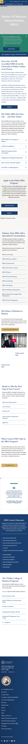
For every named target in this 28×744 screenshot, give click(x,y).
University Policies (6, 729)
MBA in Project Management (10, 300)
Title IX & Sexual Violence (8, 721)
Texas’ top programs (6, 123)
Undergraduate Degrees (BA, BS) (11, 612)
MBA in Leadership (7, 281)
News (2, 713)
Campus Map (5, 695)
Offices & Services (6, 716)
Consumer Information (7, 700)
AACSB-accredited (22, 74)
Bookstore (4, 692)
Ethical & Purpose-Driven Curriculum (9, 152)
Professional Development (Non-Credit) (11, 617)
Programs (13, 54)
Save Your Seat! (11, 48)
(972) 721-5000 (5, 669)
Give (26, 1)
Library (3, 710)
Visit (22, 1)
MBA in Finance (6, 272)
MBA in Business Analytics (9, 259)
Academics (7, 54)
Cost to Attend (6, 407)
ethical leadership (20, 76)
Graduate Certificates (8, 606)
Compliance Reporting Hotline (9, 697)
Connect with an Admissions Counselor (10, 417)
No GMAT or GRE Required (9, 167)
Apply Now (9, 107)
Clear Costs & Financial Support (10, 163)
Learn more (4, 591)
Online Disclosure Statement (9, 718)
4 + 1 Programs (6, 622)
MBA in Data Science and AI (10, 268)
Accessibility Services (7, 689)
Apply (11, 1)
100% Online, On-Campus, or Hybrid (10, 140)
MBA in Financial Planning (9, 276)
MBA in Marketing (7, 285)
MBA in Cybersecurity (8, 263)
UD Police (4, 726)
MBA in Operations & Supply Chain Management (11, 295)
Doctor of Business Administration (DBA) (11, 601)
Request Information (9, 205)
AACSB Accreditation (7, 146)
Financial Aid (5, 411)
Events (3, 708)
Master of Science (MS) (8, 596)
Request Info (17, 1)
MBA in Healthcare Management (11, 290)
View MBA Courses (9, 465)
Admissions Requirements (9, 402)
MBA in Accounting (7, 254)
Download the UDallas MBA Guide (10, 329)
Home (3, 54)
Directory (4, 702)
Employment (4, 705)
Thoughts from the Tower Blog (9, 723)
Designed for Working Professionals (12, 158)
